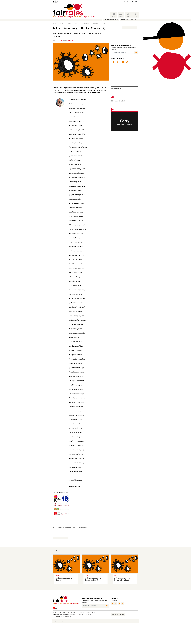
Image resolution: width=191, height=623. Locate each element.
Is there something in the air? (66, 528)
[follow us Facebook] (122, 1)
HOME (54, 23)
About (62, 23)
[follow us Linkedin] (124, 1)
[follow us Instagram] (130, 1)
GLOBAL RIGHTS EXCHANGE (110, 20)
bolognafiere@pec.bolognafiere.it (63, 616)
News (76, 23)
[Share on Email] (122, 61)
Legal (122, 614)
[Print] (126, 61)
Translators (70, 40)
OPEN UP (132, 20)
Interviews (85, 23)
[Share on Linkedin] (117, 61)
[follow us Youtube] (127, 1)
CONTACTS (115, 614)
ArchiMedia (65, 621)
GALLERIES (123, 20)
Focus (69, 23)
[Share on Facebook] (113, 61)
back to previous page (129, 28)
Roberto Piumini (82, 528)
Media (104, 23)
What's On (95, 23)
